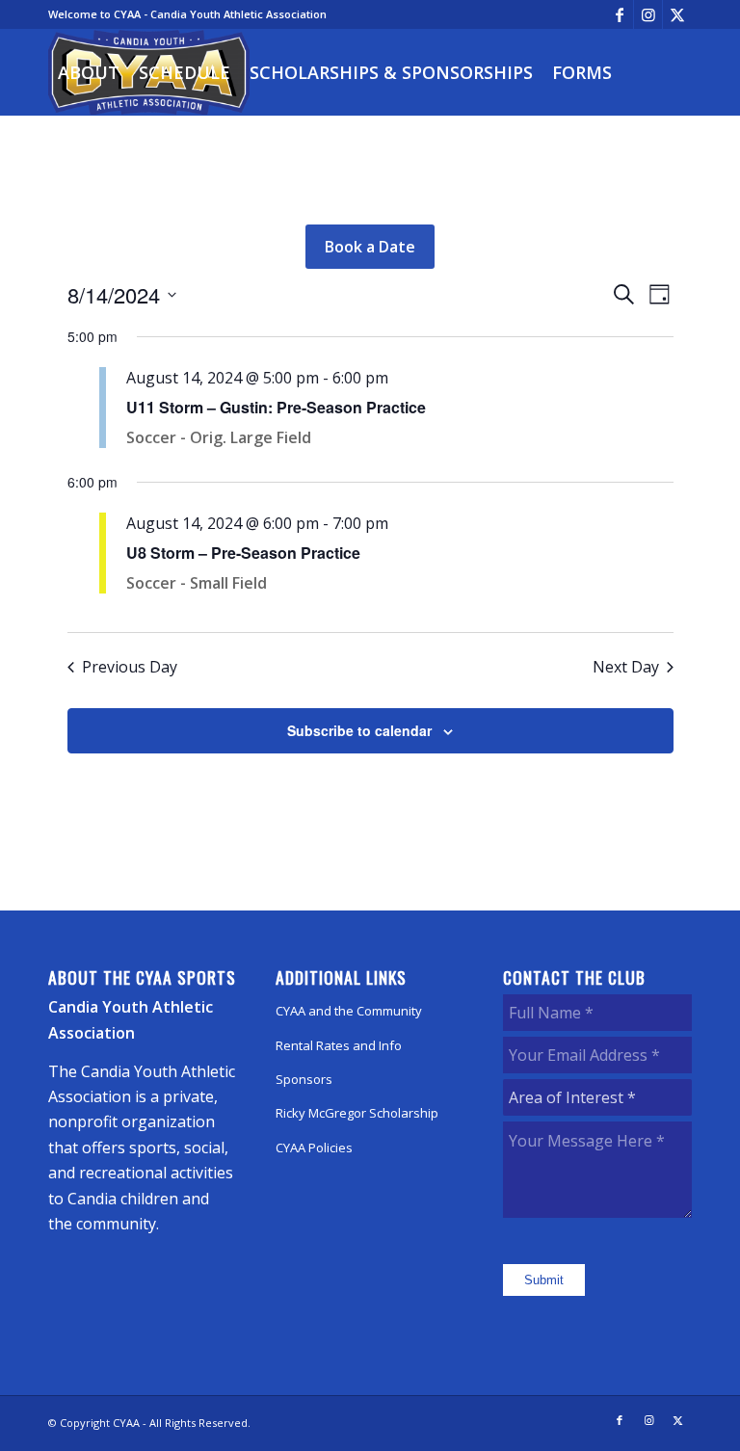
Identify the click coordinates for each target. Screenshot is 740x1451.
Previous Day (129, 666)
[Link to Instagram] (648, 14)
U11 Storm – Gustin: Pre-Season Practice (276, 407)
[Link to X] (677, 14)
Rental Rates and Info (339, 1045)
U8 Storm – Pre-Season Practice (243, 552)
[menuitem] (88, 72)
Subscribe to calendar (359, 730)
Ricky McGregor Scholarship (357, 1112)
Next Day (626, 666)
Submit (544, 1280)
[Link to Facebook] (619, 14)
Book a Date (370, 246)
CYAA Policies (314, 1147)
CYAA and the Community (349, 1010)
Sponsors (304, 1079)
